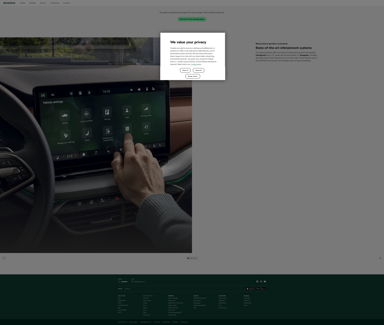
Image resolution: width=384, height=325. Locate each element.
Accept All (198, 70)
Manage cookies (193, 76)
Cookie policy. (196, 64)
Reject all (185, 70)
